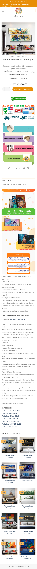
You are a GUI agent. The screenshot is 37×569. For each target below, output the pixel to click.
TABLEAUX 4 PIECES (9, 427)
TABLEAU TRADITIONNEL (12, 411)
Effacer (33, 72)
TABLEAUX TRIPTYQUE (11, 421)
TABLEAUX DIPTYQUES (10, 419)
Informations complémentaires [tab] (14, 185)
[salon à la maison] (27, 470)
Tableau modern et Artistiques (9, 456)
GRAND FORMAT (14, 74)
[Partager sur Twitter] (16, 168)
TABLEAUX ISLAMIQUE (10, 416)
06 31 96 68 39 (21, 1)
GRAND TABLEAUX (22, 56)
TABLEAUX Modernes (10, 413)
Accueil (11, 56)
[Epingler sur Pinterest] (24, 168)
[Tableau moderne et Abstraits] (9, 521)
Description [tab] (6, 180)
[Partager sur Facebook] (13, 168)
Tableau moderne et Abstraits (9, 532)
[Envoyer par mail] (20, 168)
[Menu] (3, 10)
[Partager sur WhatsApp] (9, 168)
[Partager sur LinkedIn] (27, 168)
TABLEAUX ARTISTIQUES (11, 424)
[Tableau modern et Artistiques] (9, 445)
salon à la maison (27, 481)
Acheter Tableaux (22, 89)
